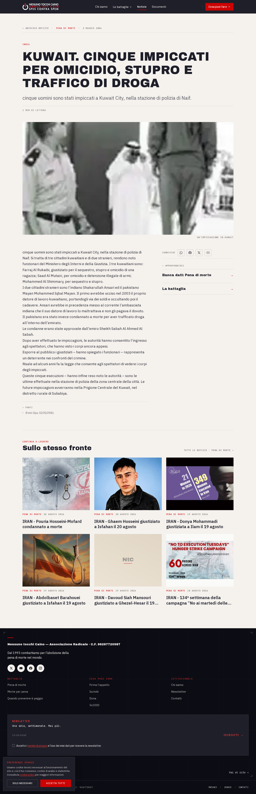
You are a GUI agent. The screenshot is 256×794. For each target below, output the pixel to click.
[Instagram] (40, 668)
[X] (11, 668)
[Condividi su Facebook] (190, 252)
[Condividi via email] (208, 252)
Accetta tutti (55, 783)
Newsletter (178, 691)
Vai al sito (239, 772)
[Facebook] (30, 668)
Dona (92, 698)
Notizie (142, 6)
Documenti (159, 6)
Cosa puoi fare (217, 6)
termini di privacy (37, 745)
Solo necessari (23, 783)
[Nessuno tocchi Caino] (40, 7)
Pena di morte (16, 685)
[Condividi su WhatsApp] (181, 252)
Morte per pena (17, 691)
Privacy (213, 787)
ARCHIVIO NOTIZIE (35, 28)
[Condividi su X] (199, 252)
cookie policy (27, 774)
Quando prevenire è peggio (25, 698)
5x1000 (94, 705)
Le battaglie (121, 7)
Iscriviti (94, 691)
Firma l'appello (99, 685)
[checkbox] (13, 745)
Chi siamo (101, 6)
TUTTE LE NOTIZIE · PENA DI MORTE (209, 450)
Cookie (228, 787)
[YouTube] (21, 668)
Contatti (176, 698)
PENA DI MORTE (65, 28)
